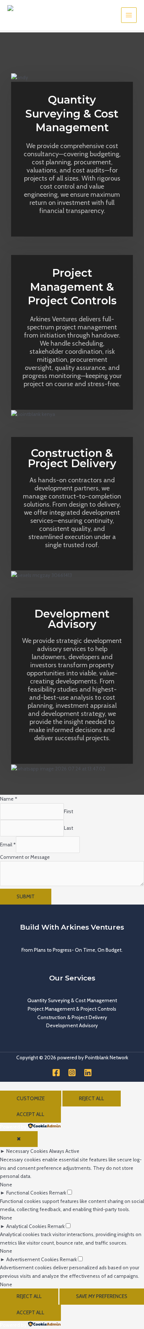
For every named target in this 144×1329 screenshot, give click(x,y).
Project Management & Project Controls (72, 1009)
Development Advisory (72, 1025)
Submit (26, 896)
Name (8, 799)
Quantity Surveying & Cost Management (72, 1000)
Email (8, 844)
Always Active (64, 1151)
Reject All (91, 1098)
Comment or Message (25, 857)
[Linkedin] (88, 1073)
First (68, 811)
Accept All (30, 1114)
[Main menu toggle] (129, 15)
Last (68, 828)
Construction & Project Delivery (72, 1017)
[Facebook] (56, 1073)
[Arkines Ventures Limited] (25, 15)
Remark (57, 1193)
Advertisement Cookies (32, 1259)
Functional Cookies (27, 1193)
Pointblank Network (106, 1057)
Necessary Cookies (27, 1151)
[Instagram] (72, 1073)
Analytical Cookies (26, 1226)
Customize (31, 1098)
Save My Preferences (101, 1296)
